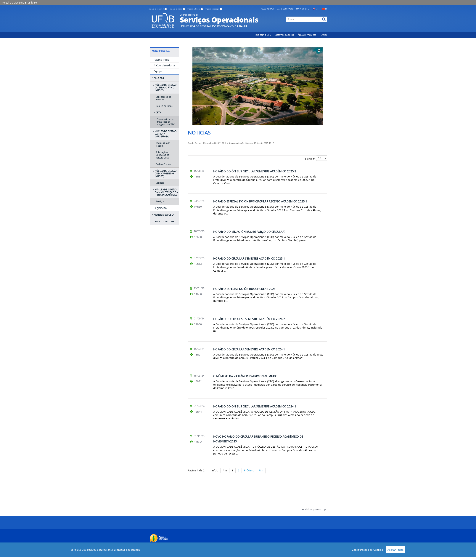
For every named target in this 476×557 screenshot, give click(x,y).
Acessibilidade (267, 8)
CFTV (158, 112)
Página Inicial (162, 59)
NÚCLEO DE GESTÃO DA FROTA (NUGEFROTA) (165, 134)
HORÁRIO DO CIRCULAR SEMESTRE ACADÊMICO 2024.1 (249, 349)
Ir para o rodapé (213, 9)
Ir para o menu (177, 9)
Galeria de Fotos (164, 106)
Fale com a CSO (263, 34)
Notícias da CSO (164, 214)
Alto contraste (285, 8)
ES (326, 8)
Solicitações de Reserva (163, 98)
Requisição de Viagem (163, 144)
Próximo (249, 470)
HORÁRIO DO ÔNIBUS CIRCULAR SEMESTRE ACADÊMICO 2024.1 (254, 406)
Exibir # (310, 159)
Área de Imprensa (307, 34)
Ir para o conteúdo (158, 9)
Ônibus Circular (164, 164)
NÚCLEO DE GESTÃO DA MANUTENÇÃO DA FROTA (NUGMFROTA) (166, 192)
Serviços (160, 182)
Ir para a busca (195, 9)
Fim (261, 470)
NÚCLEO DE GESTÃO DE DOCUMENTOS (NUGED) (165, 173)
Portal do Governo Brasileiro (19, 2)
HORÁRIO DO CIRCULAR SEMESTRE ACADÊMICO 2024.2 (249, 319)
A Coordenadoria (164, 65)
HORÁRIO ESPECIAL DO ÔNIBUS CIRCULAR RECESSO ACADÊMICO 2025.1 (260, 201)
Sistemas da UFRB (284, 34)
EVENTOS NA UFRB (164, 221)
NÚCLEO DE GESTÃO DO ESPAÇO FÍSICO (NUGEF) (165, 88)
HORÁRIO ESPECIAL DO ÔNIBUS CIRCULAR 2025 (244, 289)
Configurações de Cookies (367, 549)
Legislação (160, 208)
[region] (238, 549)
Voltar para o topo (315, 509)
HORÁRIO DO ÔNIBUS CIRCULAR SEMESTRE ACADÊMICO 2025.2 (254, 171)
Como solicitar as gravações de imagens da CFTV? (166, 122)
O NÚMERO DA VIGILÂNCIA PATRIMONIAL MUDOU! (246, 376)
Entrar (324, 34)
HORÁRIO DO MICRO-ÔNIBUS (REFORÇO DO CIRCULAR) (249, 231)
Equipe (158, 71)
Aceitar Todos (395, 549)
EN (317, 8)
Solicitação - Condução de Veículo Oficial (163, 155)
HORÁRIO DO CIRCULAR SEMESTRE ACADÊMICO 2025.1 (249, 258)
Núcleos (159, 78)
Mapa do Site (302, 8)
